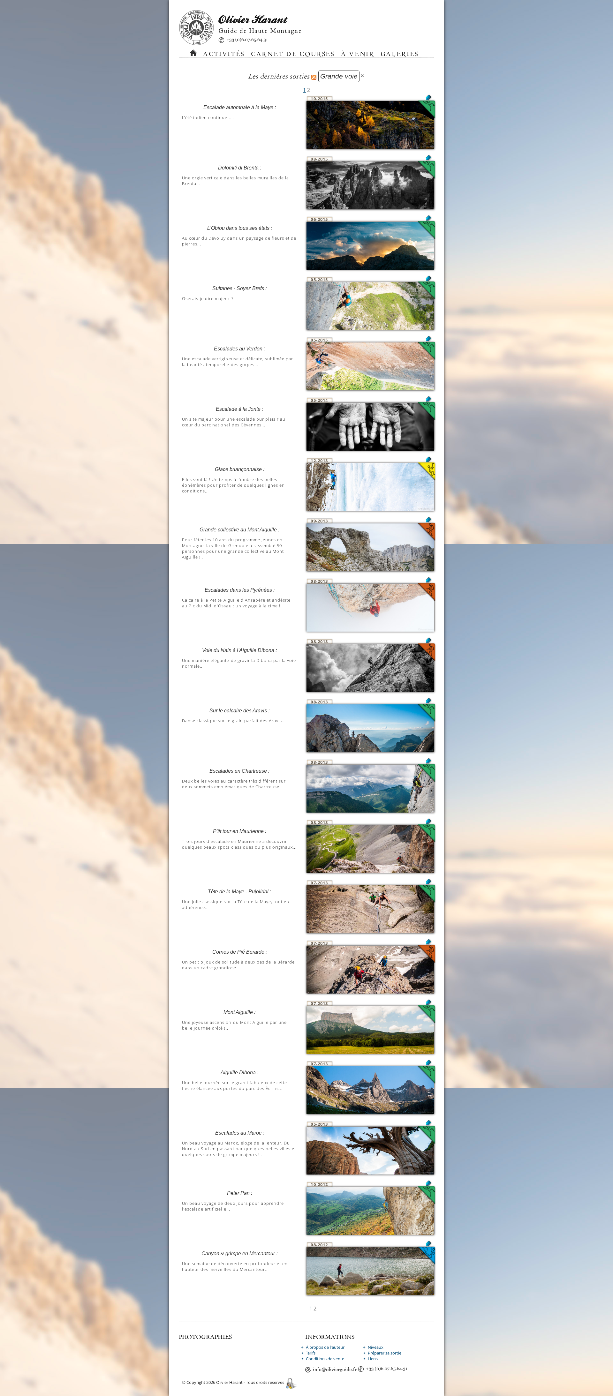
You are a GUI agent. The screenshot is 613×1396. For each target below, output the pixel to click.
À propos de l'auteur (325, 1347)
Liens (373, 1359)
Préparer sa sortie (384, 1353)
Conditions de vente (325, 1359)
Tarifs (310, 1353)
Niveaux (375, 1347)
